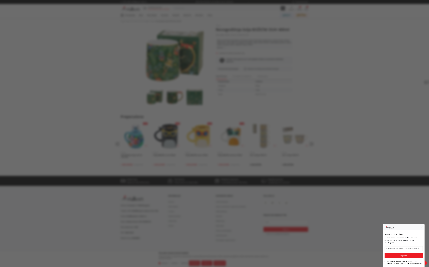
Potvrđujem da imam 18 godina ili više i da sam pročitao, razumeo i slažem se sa (404, 262)
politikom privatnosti (415, 263)
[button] (422, 227)
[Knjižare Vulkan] (389, 227)
